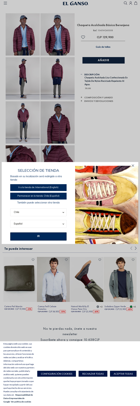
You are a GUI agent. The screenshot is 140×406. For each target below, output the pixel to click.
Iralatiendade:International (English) (38, 187)
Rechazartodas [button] (93, 373)
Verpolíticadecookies (21, 401)
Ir (38, 236)
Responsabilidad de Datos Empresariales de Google (18, 398)
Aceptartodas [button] (123, 373)
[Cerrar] (133, 166)
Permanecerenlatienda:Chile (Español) (38, 196)
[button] (56, 374)
